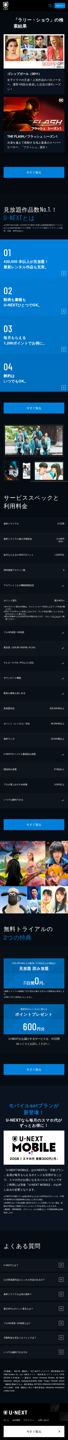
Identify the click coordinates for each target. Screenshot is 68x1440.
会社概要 (16, 1420)
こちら (56, 616)
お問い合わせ (43, 1420)
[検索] (50, 5)
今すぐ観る (33, 172)
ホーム (6, 1420)
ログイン (59, 5)
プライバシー (29, 1420)
